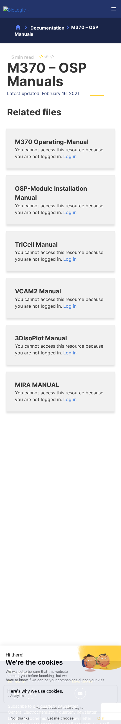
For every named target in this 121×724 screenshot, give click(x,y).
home (18, 27)
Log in (70, 156)
